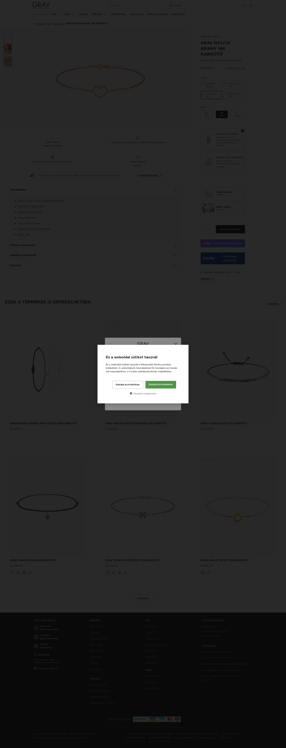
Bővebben (111, 374)
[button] (143, 393)
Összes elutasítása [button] (128, 385)
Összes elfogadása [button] (161, 385)
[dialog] (143, 374)
